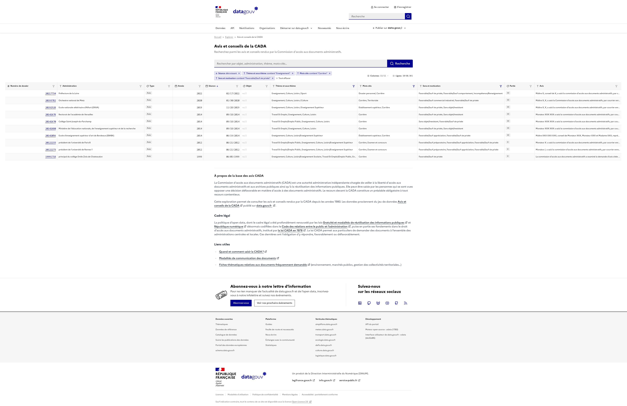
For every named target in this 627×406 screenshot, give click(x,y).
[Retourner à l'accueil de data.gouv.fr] (245, 11)
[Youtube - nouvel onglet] (387, 303)
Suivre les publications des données (232, 340)
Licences (220, 394)
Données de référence (226, 329)
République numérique (228, 226)
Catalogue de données (226, 334)
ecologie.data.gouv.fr (325, 340)
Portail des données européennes (231, 345)
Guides (268, 324)
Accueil (217, 37)
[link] (380, 7)
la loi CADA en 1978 (290, 230)
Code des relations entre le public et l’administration (314, 226)
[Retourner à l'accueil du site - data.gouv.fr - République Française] (253, 377)
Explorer (229, 37)
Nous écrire (342, 28)
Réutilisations (246, 28)
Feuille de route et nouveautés (279, 329)
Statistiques (270, 345)
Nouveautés (324, 28)
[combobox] (380, 16)
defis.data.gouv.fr (323, 345)
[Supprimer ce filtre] (292, 73)
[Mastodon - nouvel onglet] (369, 303)
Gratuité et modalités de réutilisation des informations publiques (363, 222)
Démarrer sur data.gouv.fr (294, 28)
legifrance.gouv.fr (302, 380)
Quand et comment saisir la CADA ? (241, 252)
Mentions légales (290, 394)
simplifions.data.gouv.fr (326, 324)
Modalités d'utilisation (238, 394)
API (232, 28)
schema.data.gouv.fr (225, 350)
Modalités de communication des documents (247, 258)
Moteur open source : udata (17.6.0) (381, 329)
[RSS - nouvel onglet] (405, 303)
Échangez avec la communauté (280, 340)
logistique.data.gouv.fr (326, 355)
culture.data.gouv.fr (324, 350)
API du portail (371, 324)
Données (220, 28)
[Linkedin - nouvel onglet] (360, 303)
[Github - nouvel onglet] (396, 303)
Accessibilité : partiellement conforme (320, 394)
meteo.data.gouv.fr (324, 329)
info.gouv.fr (325, 380)
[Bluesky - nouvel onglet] (378, 303)
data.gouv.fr (264, 205)
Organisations (267, 28)
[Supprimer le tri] (239, 73)
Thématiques (222, 324)
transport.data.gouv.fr (325, 334)
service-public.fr (348, 380)
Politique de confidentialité (265, 394)
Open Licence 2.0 (300, 401)
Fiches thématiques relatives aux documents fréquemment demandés (263, 265)
